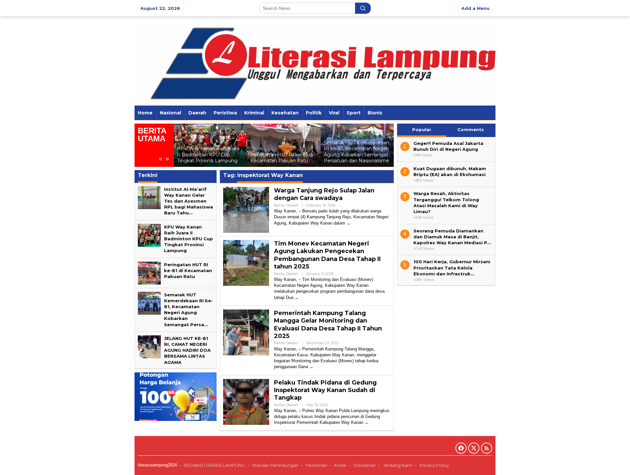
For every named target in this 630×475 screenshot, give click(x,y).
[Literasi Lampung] (315, 60)
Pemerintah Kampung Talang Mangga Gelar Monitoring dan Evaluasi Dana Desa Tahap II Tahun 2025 (328, 324)
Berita (279, 205)
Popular (421, 129)
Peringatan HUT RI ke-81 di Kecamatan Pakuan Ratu (281, 158)
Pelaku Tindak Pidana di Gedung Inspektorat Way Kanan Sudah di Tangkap (325, 390)
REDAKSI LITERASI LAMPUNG (214, 465)
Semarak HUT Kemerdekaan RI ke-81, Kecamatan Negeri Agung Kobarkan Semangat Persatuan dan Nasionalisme (356, 152)
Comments (470, 129)
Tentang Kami (397, 465)
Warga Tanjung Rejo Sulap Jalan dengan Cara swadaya (324, 194)
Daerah (292, 205)
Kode (340, 465)
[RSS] (486, 448)
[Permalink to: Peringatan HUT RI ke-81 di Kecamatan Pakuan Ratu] (283, 145)
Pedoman (316, 465)
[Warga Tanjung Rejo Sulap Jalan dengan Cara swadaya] (348, 223)
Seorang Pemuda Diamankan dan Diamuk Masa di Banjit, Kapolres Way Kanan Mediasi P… (452, 236)
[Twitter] (473, 448)
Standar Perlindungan (275, 465)
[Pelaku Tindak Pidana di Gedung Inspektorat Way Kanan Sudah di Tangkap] (366, 422)
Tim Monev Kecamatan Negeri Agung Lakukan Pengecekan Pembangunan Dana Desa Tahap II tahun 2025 (327, 255)
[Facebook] (461, 448)
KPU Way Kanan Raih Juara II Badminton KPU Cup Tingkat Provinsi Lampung (208, 154)
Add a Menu (475, 8)
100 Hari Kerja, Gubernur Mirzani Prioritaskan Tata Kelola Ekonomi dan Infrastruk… (451, 267)
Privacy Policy (435, 465)
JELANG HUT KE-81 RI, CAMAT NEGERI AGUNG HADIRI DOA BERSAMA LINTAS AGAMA (187, 350)
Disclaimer (364, 465)
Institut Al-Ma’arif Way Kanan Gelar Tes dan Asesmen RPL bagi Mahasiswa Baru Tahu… (188, 201)
